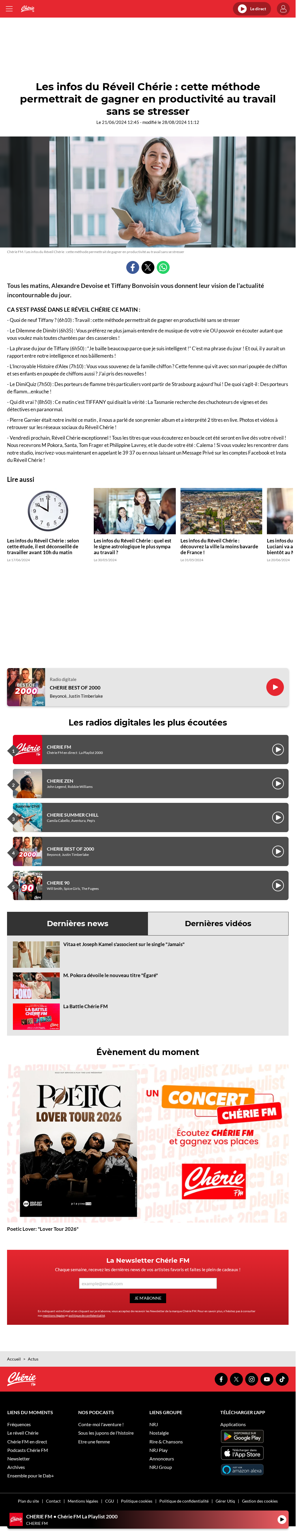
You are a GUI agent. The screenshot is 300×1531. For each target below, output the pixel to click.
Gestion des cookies (260, 1500)
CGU (109, 1500)
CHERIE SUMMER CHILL (72, 814)
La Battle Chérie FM (85, 1006)
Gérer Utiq (225, 1500)
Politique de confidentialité (184, 1500)
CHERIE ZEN (60, 781)
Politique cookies (136, 1500)
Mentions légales (83, 1500)
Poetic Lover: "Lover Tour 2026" (43, 1229)
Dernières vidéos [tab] (218, 923)
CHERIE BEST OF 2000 (75, 688)
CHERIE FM (59, 747)
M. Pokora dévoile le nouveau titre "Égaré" (110, 975)
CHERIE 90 (58, 882)
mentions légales (54, 1315)
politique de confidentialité (87, 1315)
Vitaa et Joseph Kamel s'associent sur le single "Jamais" (124, 944)
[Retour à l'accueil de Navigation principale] (27, 8)
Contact (53, 1500)
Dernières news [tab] (77, 923)
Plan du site (28, 1500)
